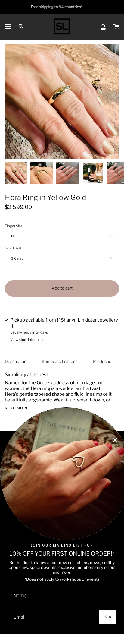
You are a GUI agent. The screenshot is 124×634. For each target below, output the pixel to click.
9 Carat (17, 258)
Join (107, 616)
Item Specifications (60, 361)
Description (15, 361)
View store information (28, 340)
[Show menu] (8, 26)
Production (103, 361)
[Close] (115, 440)
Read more (17, 408)
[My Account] (103, 26)
